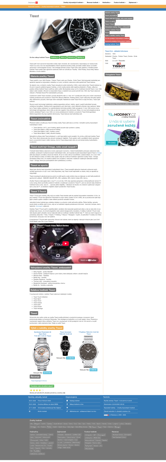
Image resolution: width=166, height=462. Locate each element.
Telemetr (95, 445)
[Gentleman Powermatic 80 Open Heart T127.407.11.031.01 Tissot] (43, 354)
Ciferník (51, 434)
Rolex (49, 427)
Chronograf (101, 435)
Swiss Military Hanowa (81, 427)
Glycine (99, 423)
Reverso (71, 445)
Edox (79, 423)
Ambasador (61, 434)
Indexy (41, 440)
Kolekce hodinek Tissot (112, 30)
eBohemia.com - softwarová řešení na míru (83, 411)
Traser (104, 427)
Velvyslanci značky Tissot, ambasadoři (117, 27)
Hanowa (104, 423)
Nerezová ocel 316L (40, 445)
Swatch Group (62, 427)
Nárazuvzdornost (89, 440)
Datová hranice (71, 437)
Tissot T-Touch (109, 24)
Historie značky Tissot (112, 13)
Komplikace (44, 443)
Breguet (37, 423)
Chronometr (34, 440)
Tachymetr (88, 446)
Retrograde (88, 443)
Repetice (104, 440)
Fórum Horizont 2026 (44, 401)
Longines (115, 423)
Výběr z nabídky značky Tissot (114, 35)
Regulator (37, 448)
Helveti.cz (71, 57)
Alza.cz (63, 57)
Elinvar (78, 437)
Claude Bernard (58, 423)
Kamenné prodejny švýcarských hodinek (118, 41)
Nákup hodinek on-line (76, 404)
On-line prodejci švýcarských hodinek (117, 38)
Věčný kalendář (89, 448)
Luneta (32, 445)
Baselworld (68, 434)
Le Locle (60, 442)
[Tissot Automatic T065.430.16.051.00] (66, 346)
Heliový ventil (46, 437)
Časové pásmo (62, 437)
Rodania (43, 427)
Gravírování (38, 437)
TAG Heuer (92, 427)
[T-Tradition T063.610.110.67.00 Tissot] (89, 352)
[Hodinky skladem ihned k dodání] (122, 128)
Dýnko (32, 437)
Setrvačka (49, 448)
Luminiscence (67, 442)
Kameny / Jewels (34, 443)
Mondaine (128, 423)
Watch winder (66, 447)
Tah (31, 451)
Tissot (107, 33)
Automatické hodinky (41, 434)
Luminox (121, 423)
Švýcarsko (122, 61)
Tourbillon (37, 451)
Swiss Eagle (70, 427)
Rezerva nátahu (97, 443)
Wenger (117, 427)
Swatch (55, 427)
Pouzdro (50, 445)
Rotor (43, 448)
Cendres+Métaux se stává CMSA (48, 404)
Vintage (60, 447)
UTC (101, 445)
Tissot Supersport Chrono (39, 381)
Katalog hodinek (75, 401)
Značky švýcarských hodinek (50, 6)
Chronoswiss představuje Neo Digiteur (49, 408)
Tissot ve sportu (110, 21)
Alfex (31, 423)
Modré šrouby (76, 442)
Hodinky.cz (55, 57)
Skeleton (77, 445)
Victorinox (110, 427)
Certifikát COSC (77, 434)
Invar (76, 440)
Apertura (32, 434)
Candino (43, 423)
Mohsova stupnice (62, 445)
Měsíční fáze (97, 437)
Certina (49, 423)
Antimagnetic (88, 435)
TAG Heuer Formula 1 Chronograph (121, 434)
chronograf (39, 206)
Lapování (50, 443)
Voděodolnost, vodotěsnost (37, 454)
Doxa (75, 423)
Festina (89, 423)
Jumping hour (88, 437)
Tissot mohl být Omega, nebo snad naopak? (119, 18)
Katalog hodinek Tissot (112, 44)
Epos (84, 423)
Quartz (32, 448)
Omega (99, 153)
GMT (94, 435)
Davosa (65, 423)
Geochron (60, 440)
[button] (73, 2)
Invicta (109, 423)
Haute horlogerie (68, 440)
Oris (38, 427)
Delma (71, 423)
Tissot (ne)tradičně (111, 15)
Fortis (93, 423)
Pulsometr (98, 440)
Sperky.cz (80, 57)
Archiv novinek (42, 411)
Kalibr (46, 440)
